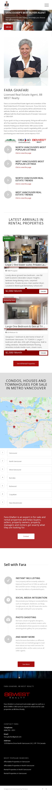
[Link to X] (46, 789)
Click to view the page (23, 153)
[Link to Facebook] (43, 789)
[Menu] (44, 5)
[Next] (50, 20)
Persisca (25, 789)
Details (43, 291)
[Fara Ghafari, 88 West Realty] (21, 5)
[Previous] (2, 20)
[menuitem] (44, 5)
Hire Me (8, 27)
